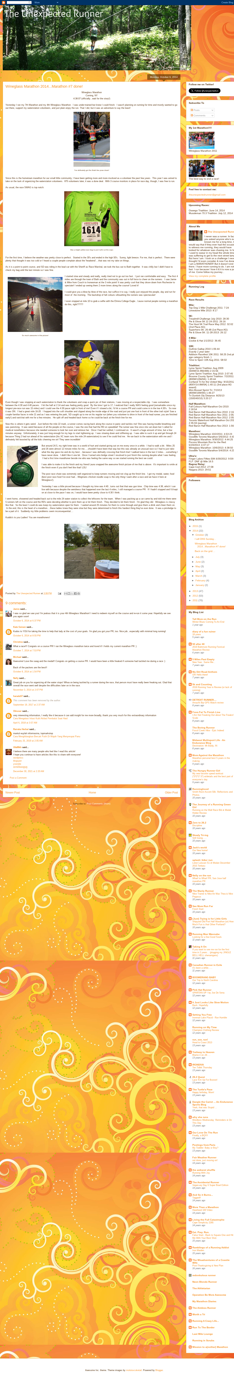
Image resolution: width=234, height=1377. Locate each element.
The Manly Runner (203, 891)
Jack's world (199, 847)
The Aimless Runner (204, 1308)
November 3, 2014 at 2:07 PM (28, 689)
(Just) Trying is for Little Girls (209, 918)
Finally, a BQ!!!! (200, 1135)
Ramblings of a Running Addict (210, 1247)
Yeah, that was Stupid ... (204, 1107)
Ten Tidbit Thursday (202, 1067)
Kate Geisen (19, 627)
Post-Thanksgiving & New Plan (207, 1265)
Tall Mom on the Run (204, 619)
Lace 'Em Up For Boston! (204, 1080)
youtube (17, 764)
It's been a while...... (202, 968)
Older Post (171, 792)
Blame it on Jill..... (201, 1055)
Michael (17, 657)
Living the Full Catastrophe (208, 1219)
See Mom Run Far (202, 906)
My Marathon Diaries (204, 1301)
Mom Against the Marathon (208, 755)
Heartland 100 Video (202, 1210)
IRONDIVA (198, 1064)
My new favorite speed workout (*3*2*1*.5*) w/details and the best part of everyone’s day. (212, 776)
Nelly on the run (201, 875)
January (200, 585)
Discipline (197, 825)
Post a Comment (18, 777)
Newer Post (12, 792)
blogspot (17, 761)
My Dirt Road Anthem (204, 671)
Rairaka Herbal (21, 729)
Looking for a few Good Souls (207, 937)
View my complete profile (202, 276)
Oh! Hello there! (200, 674)
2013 (196, 591)
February (200, 580)
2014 (196, 530)
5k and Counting (202, 684)
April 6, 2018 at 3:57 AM (25, 722)
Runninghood (200, 789)
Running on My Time (204, 1027)
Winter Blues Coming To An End (208, 622)
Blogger (159, 1370)
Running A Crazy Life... (205, 1321)
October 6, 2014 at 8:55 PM (27, 635)
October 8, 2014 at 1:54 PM (27, 671)
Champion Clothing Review (205, 1030)
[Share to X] (72, 593)
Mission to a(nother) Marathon (210, 1347)
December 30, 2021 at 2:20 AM (28, 771)
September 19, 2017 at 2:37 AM (29, 704)
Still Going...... (199, 838)
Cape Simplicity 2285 (202, 1222)
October (200, 534)
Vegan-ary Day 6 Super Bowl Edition (210, 1185)
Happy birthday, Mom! (203, 1092)
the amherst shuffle (203, 1170)
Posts (196, 110)
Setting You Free (202, 1014)
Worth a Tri (198, 1314)
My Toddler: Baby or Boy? (205, 1147)
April (198, 571)
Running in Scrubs (203, 1340)
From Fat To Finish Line (206, 712)
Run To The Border (203, 1327)
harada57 (18, 696)
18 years (196, 634)
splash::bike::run (202, 860)
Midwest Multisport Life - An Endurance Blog (208, 741)
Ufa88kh (17, 747)
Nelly (16, 678)
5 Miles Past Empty (203, 659)
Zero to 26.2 (199, 822)
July (197, 557)
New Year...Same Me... (203, 662)
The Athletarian (201, 1288)
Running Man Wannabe (206, 934)
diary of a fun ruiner (203, 631)
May (198, 566)
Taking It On (199, 946)
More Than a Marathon (205, 1207)
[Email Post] (59, 593)
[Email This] (65, 593)
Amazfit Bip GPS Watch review (208, 702)
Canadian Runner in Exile (207, 965)
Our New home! (200, 850)
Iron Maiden (198, 1250)
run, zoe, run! (200, 1039)
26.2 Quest (198, 1077)
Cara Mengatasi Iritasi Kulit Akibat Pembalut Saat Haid (40, 718)
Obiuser (17, 711)
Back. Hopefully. (200, 1005)
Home (92, 792)
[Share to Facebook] (75, 593)
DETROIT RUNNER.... (204, 699)
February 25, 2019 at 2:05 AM (28, 740)
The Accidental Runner (205, 1182)
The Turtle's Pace (202, 1089)
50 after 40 (198, 644)
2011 (195, 600)
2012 (196, 595)
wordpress (18, 757)
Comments (199, 115)
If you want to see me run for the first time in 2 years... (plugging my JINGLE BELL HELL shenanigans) (211, 952)
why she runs (200, 1117)
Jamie (16, 609)
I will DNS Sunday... (205, 539)
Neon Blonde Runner (204, 1281)
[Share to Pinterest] (78, 593)
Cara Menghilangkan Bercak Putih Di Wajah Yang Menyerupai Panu (46, 736)
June (198, 561)
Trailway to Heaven (203, 1052)
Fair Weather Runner (204, 1157)
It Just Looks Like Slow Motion (210, 1002)
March (199, 575)
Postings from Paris (203, 1145)
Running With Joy (201, 1173)
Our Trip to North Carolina (205, 980)
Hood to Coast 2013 (202, 1042)
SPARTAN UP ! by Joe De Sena (208, 992)
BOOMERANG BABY (204, 977)
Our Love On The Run (205, 1132)
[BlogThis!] (69, 593)
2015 (196, 526)
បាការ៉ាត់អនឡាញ (20, 767)
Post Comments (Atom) (98, 803)
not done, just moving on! (205, 1160)
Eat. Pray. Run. (200, 1232)
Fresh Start (198, 909)
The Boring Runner (203, 727)
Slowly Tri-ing (200, 835)
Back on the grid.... (205, 551)
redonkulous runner (204, 1275)
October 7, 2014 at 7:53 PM (27, 650)
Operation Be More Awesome (209, 1294)
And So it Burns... (202, 1194)
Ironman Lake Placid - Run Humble (209, 1017)
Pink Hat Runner (201, 989)
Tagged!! (196, 1197)
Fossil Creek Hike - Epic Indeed (208, 730)
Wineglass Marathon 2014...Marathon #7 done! (210, 545)
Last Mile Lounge (202, 1334)
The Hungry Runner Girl (206, 770)
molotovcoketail (134, 1370)
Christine (18, 642)
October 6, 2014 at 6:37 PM (27, 620)
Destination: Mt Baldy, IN (204, 745)
